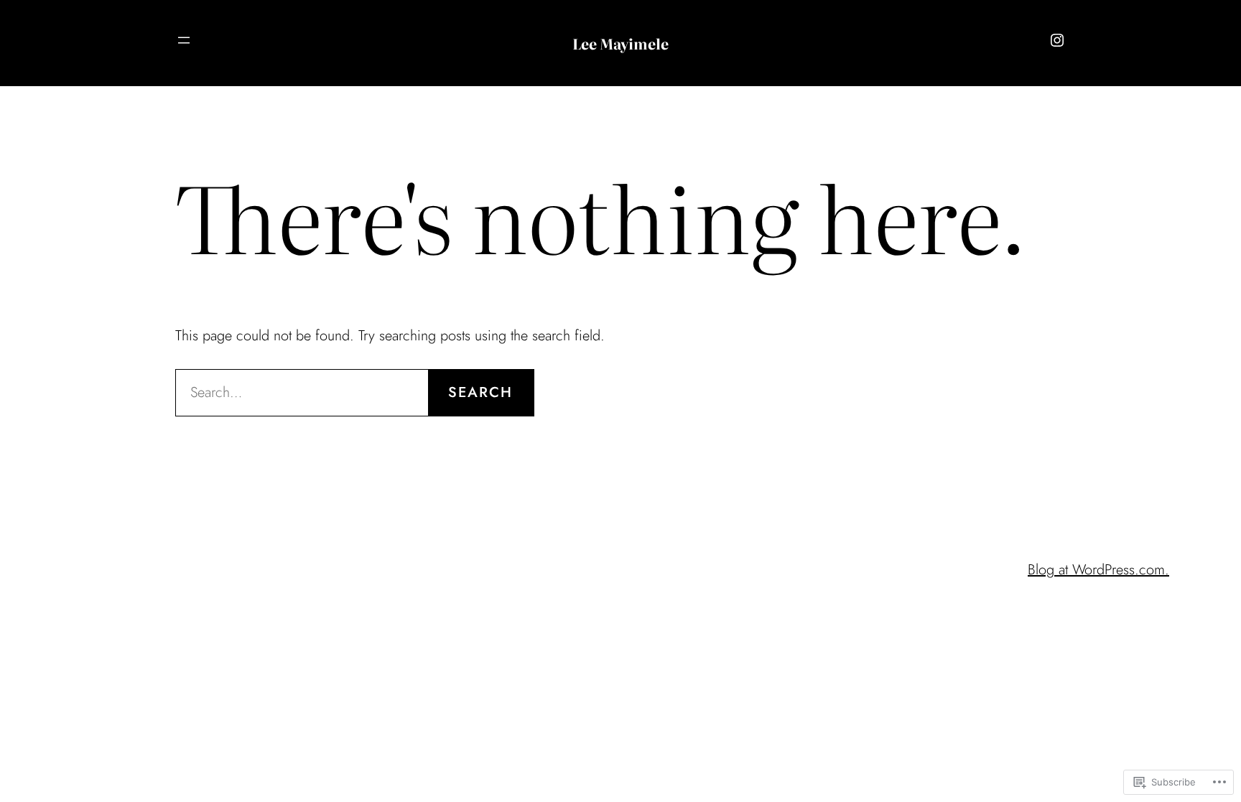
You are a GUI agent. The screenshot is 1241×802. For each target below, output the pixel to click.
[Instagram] (1057, 40)
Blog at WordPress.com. (1098, 569)
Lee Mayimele (620, 43)
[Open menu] (183, 40)
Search (480, 392)
